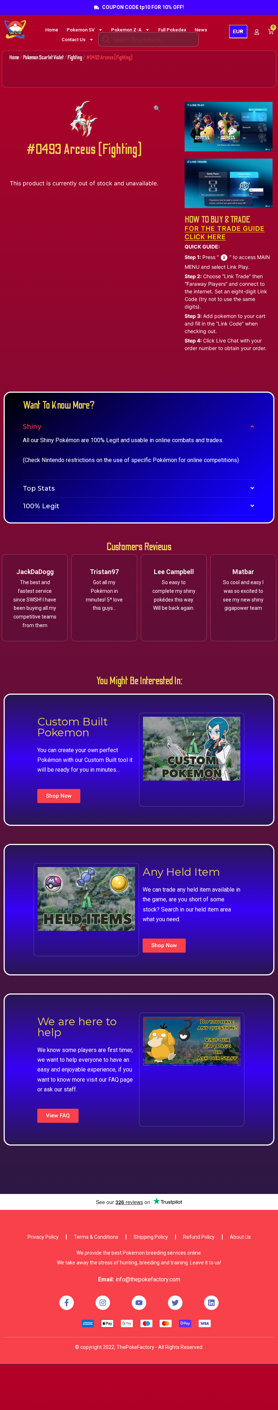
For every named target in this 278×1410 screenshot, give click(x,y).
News (201, 29)
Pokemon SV (80, 29)
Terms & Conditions (96, 1237)
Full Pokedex (172, 29)
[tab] (139, 426)
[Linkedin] (211, 1302)
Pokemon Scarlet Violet (43, 57)
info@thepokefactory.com (147, 1279)
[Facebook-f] (66, 1302)
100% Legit (41, 506)
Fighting (75, 57)
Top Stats (39, 488)
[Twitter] (175, 1302)
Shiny (32, 427)
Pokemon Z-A (126, 29)
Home (51, 29)
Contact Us (73, 39)
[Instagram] (103, 1302)
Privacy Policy (43, 1237)
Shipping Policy (151, 1237)
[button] (58, 796)
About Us (240, 1237)
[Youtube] (139, 1302)
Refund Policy (199, 1237)
